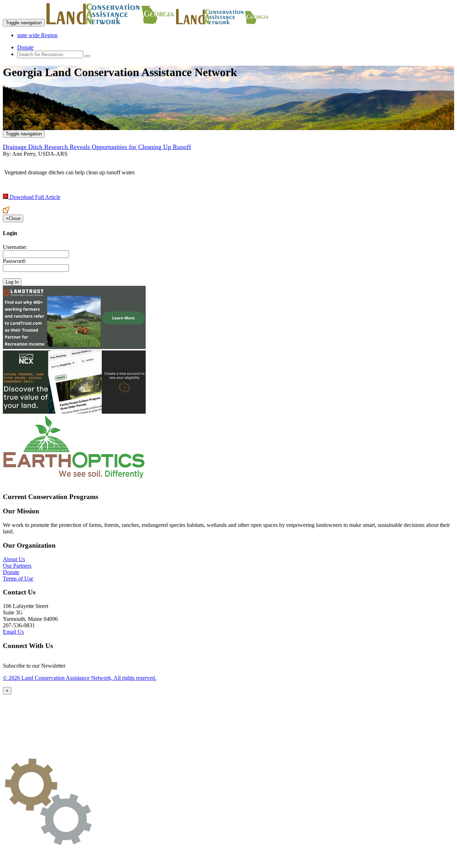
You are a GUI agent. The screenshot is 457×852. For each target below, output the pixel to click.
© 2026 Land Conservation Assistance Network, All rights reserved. (79, 678)
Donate (25, 47)
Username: (15, 247)
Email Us (13, 632)
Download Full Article (34, 197)
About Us (14, 559)
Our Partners (17, 566)
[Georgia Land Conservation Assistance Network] (110, 22)
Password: (14, 261)
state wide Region (37, 35)
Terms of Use (18, 579)
